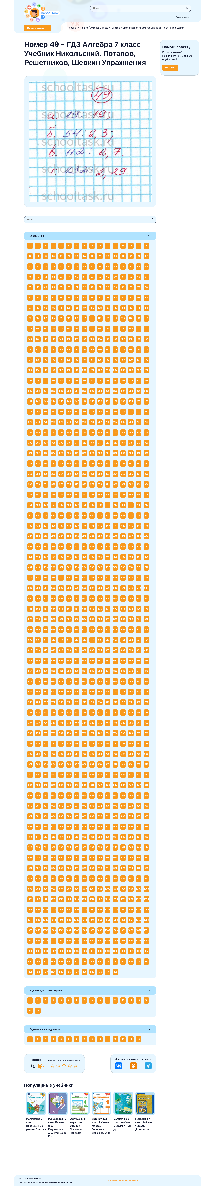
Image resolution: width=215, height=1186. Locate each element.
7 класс (84, 28)
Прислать (170, 67)
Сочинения (182, 17)
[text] (75, 1066)
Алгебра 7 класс (99, 28)
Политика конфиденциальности (123, 1180)
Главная (72, 28)
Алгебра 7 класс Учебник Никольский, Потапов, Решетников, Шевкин (148, 28)
